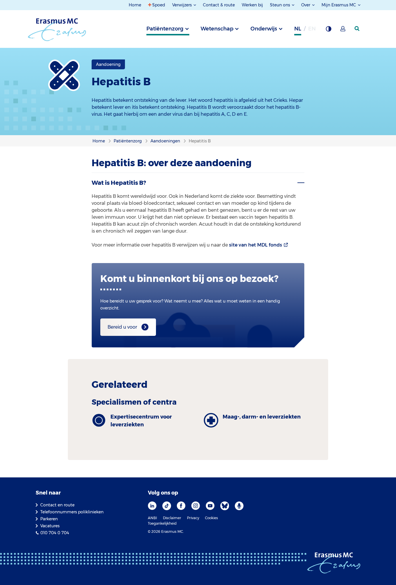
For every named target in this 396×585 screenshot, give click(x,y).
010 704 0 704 (54, 532)
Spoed (158, 5)
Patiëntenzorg (165, 29)
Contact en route (57, 505)
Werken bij (252, 5)
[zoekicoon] (357, 29)
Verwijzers (182, 5)
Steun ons (280, 5)
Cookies (211, 518)
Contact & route (219, 5)
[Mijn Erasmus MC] (343, 30)
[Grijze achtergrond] (328, 30)
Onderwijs (263, 29)
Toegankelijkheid (162, 523)
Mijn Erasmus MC (339, 5)
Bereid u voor (122, 327)
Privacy (193, 518)
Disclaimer (172, 518)
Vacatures (49, 525)
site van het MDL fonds (255, 245)
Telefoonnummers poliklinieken (71, 512)
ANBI (152, 518)
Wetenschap (217, 29)
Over (306, 5)
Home (135, 5)
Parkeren (49, 518)
